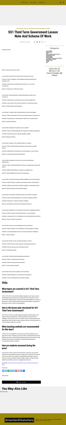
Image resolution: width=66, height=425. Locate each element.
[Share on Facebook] (34, 42)
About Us (37, 419)
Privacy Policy (49, 419)
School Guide (33, 2)
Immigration (42, 2)
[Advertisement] (33, 16)
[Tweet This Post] (37, 42)
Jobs (47, 53)
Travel (47, 61)
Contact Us (44, 419)
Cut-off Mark (24, 2)
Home (41, 419)
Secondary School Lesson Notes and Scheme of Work (54, 59)
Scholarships (49, 56)
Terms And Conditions (57, 419)
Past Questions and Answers (53, 54)
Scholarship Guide (50, 55)
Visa (47, 62)
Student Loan (49, 60)
